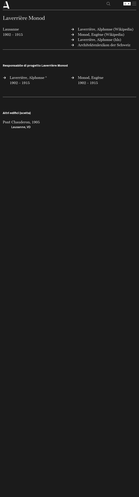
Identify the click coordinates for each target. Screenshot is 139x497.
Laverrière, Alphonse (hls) (99, 39)
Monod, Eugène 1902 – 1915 (90, 80)
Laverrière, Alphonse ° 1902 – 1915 (28, 80)
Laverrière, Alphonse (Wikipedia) (105, 29)
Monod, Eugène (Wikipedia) (101, 34)
